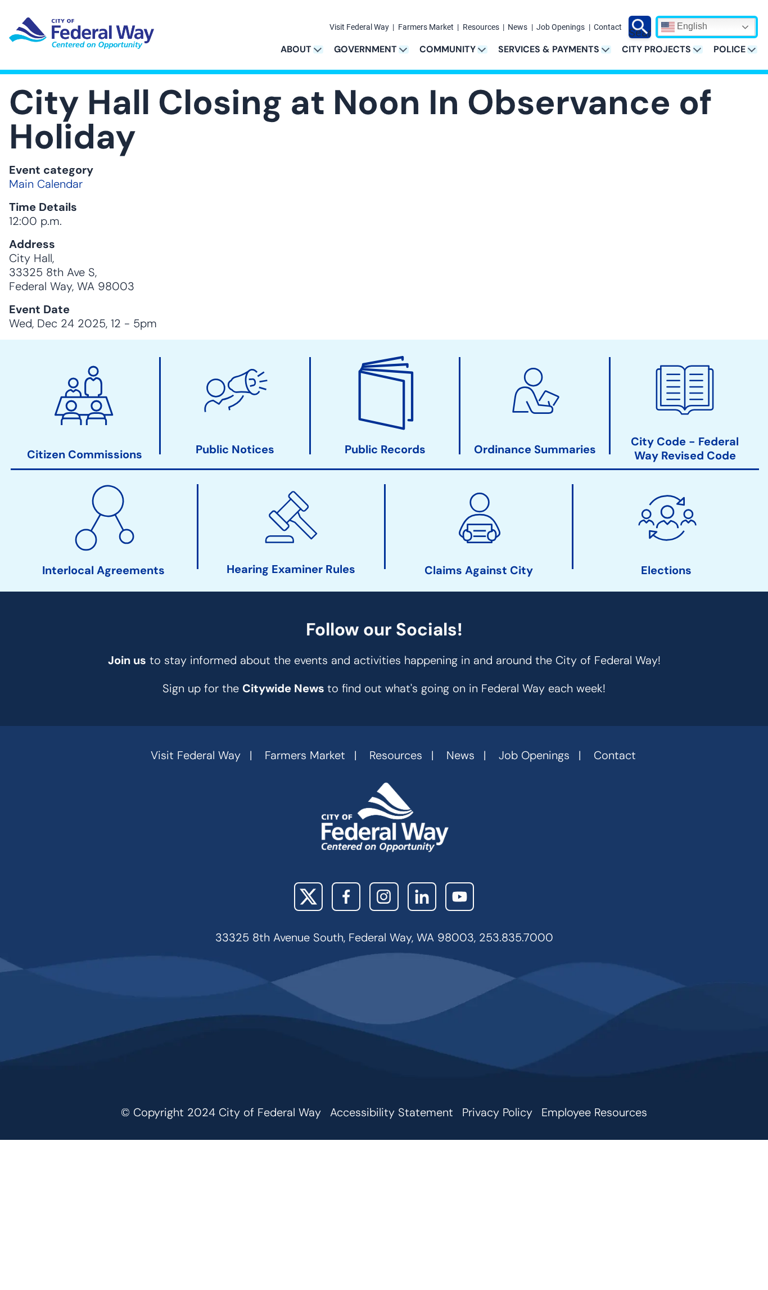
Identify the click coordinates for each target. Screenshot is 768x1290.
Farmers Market (426, 27)
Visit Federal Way (359, 27)
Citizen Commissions (84, 455)
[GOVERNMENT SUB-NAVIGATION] (407, 49)
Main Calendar (46, 184)
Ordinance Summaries (535, 450)
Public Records (385, 450)
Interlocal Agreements (103, 570)
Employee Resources (594, 1112)
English (691, 26)
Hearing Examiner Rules (291, 569)
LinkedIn (422, 896)
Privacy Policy (497, 1112)
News (517, 27)
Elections (666, 570)
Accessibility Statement (391, 1112)
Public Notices (235, 450)
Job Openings (560, 27)
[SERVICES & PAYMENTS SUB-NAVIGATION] (609, 49)
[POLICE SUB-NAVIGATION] (756, 49)
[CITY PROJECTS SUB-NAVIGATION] (701, 49)
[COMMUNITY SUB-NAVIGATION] (486, 49)
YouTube (459, 896)
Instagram (383, 896)
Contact (608, 27)
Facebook (346, 896)
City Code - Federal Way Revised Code (685, 449)
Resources (481, 27)
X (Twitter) (308, 896)
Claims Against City (478, 570)
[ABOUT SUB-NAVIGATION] (321, 49)
